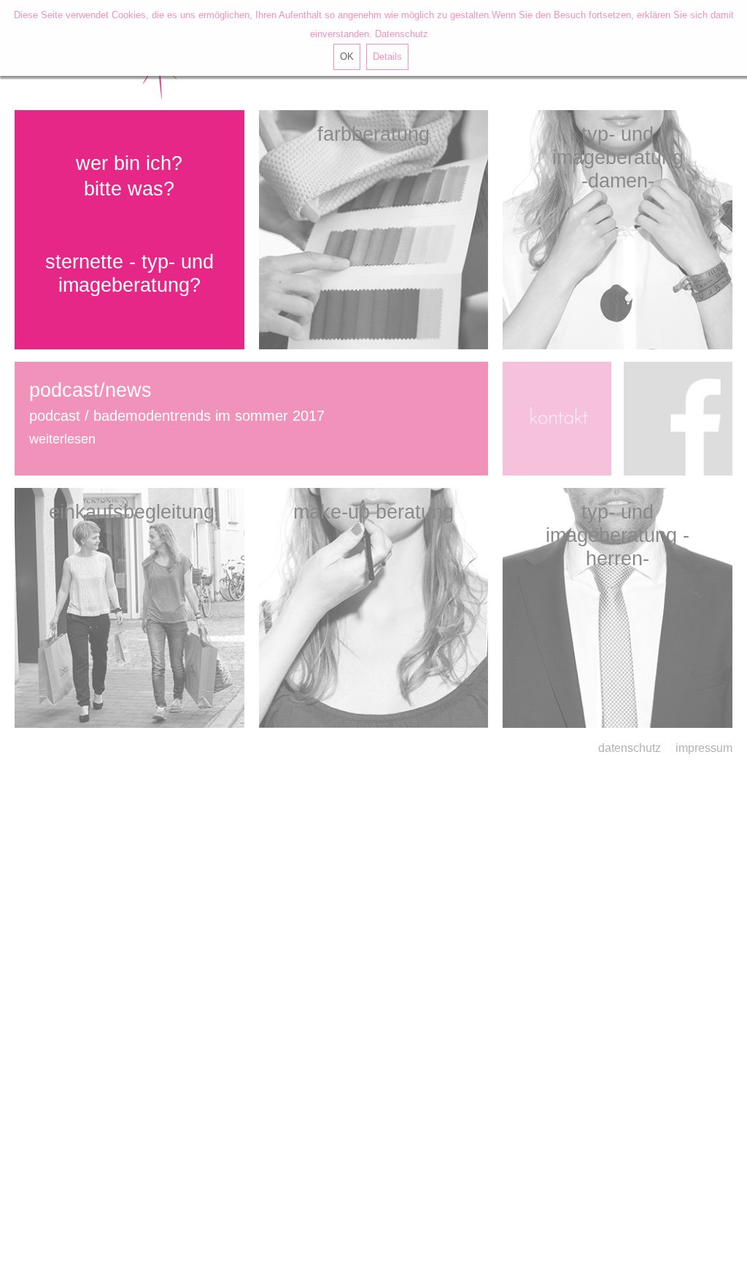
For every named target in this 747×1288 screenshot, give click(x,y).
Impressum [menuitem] (704, 748)
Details (387, 56)
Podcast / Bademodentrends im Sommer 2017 (177, 416)
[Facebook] (675, 419)
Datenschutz (401, 33)
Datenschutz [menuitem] (629, 748)
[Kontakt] (560, 419)
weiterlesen (62, 439)
